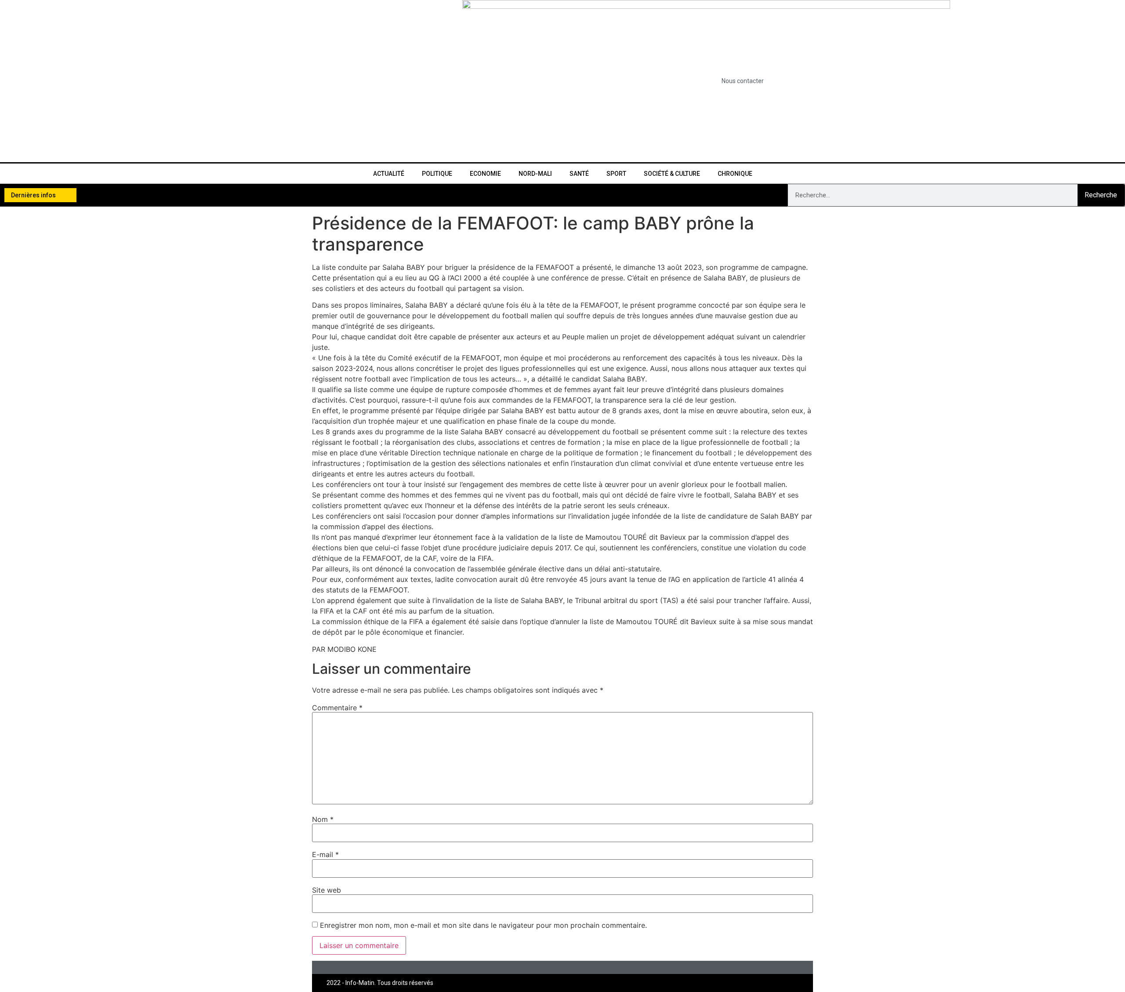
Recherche (1101, 195)
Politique (437, 173)
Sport (616, 173)
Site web (326, 890)
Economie (485, 173)
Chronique (735, 173)
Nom (323, 819)
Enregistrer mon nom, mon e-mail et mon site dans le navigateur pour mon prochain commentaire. (483, 925)
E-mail (325, 854)
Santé (579, 173)
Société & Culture (672, 173)
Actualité (388, 173)
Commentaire (337, 707)
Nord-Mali (535, 173)
